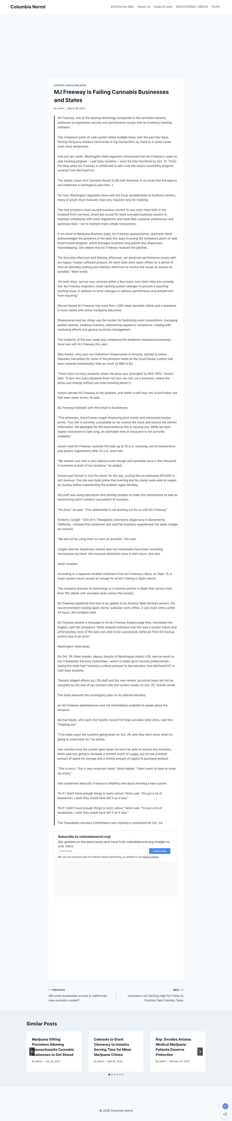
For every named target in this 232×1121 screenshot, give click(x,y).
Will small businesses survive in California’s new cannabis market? (78, 995)
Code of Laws (163, 6)
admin (60, 108)
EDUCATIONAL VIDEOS (192, 6)
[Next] (200, 1052)
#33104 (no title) (122, 6)
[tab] (109, 1074)
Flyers (216, 6)
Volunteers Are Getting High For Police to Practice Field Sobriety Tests (155, 995)
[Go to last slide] (32, 1052)
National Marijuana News (70, 85)
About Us (143, 6)
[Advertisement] (116, 39)
